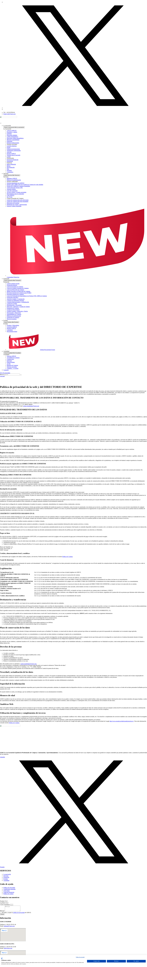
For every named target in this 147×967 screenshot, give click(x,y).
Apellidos (3, 903)
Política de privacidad (80, 957)
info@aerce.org (8, 948)
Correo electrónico (5, 904)
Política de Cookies (67, 556)
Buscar (2, 374)
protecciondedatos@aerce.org (31, 406)
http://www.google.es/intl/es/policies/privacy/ (122, 721)
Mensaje (2, 911)
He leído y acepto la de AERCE (16, 912)
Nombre (2, 901)
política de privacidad (19, 912)
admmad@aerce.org (9, 926)
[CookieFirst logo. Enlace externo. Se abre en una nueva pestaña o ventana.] (2, 958)
